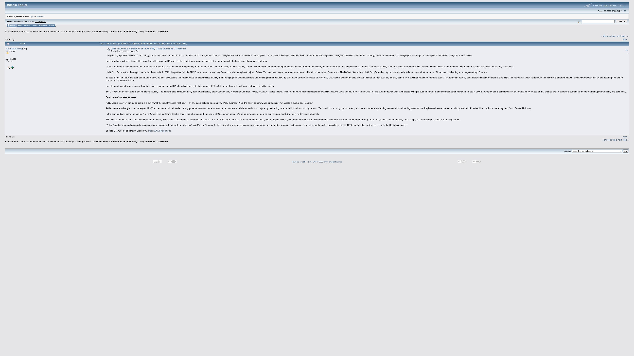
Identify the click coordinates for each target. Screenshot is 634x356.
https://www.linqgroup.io (159, 131)
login (32, 16)
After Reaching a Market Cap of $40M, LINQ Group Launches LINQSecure (130, 31)
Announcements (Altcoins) (60, 31)
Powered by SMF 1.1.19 (301, 162)
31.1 (37, 22)
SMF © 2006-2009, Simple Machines (327, 162)
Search (27, 25)
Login (35, 25)
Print (625, 39)
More (51, 25)
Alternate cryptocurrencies (32, 31)
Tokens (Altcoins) (83, 31)
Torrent (43, 22)
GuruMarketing (14, 48)
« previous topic (608, 36)
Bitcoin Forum (11, 31)
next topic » (622, 36)
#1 (627, 50)
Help (20, 25)
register (40, 16)
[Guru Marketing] (12, 67)
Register (43, 25)
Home (12, 25)
